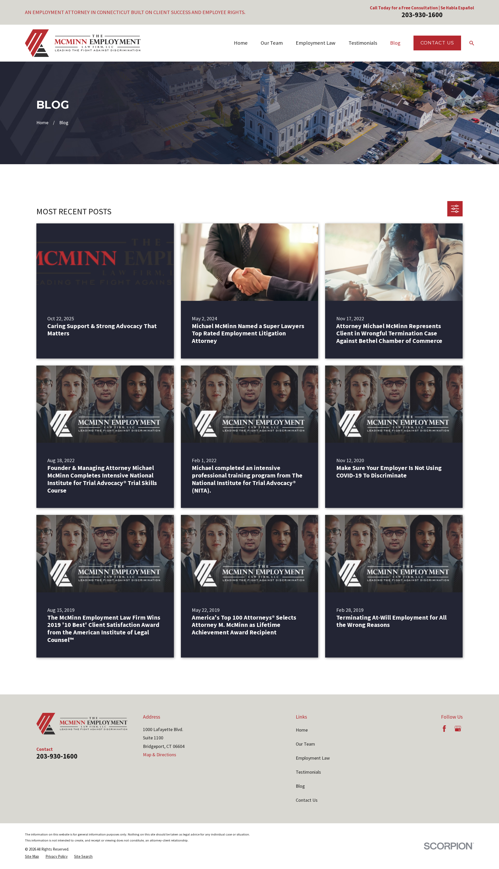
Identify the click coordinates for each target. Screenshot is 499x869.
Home (302, 730)
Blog (300, 786)
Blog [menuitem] (395, 42)
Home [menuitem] (241, 42)
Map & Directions (159, 755)
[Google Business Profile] (458, 728)
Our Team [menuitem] (272, 42)
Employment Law (313, 758)
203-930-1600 (422, 14)
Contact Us (437, 43)
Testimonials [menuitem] (363, 42)
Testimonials (308, 772)
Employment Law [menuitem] (316, 42)
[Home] (83, 43)
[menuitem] (32, 856)
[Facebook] (444, 728)
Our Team (305, 744)
